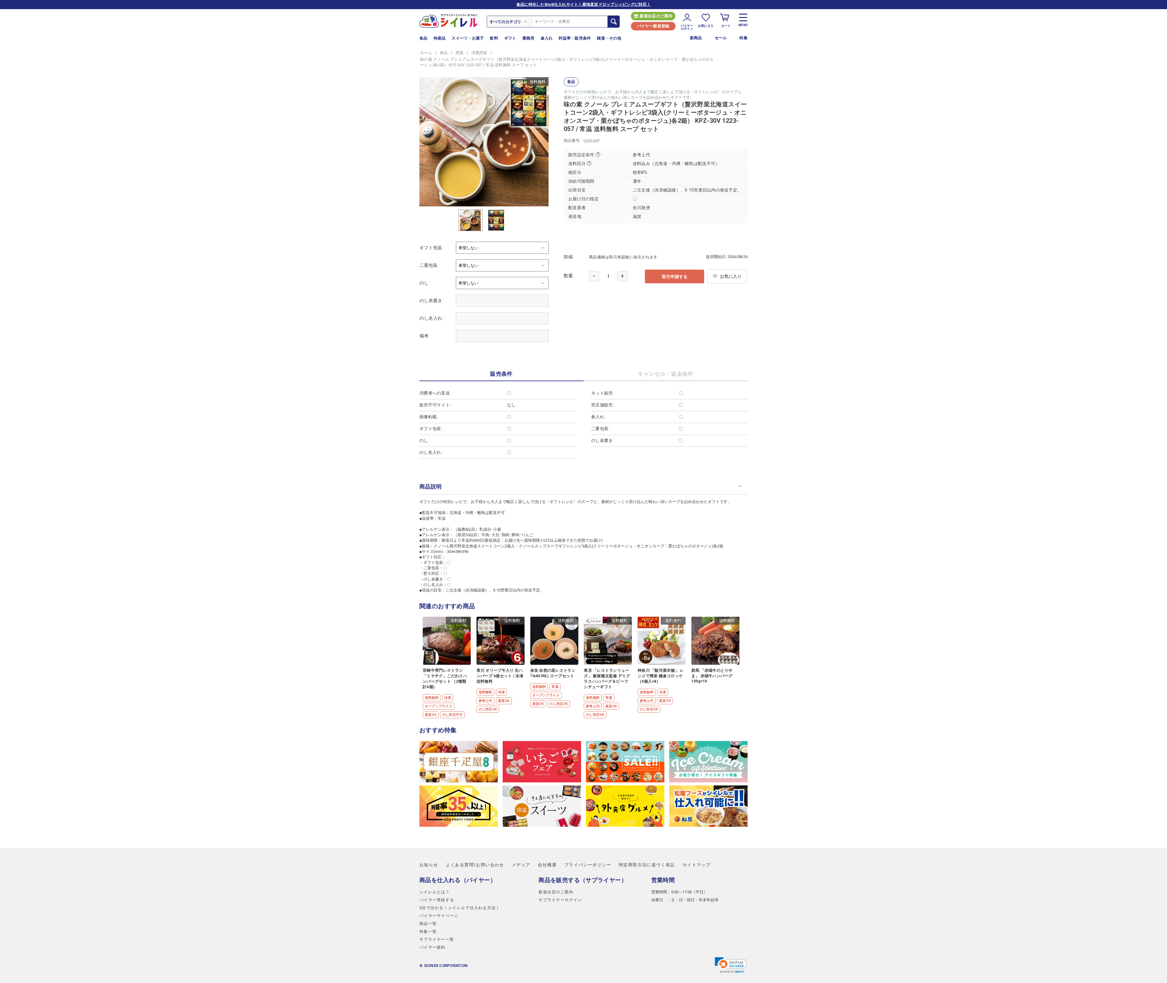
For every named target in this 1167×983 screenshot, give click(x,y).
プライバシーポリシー (587, 864)
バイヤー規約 (432, 947)
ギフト (510, 38)
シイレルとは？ (434, 892)
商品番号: (572, 140)
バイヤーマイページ (439, 915)
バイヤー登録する (436, 900)
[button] (731, 965)
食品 (423, 38)
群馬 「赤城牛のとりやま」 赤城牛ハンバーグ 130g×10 (712, 675)
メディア (521, 864)
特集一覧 (428, 931)
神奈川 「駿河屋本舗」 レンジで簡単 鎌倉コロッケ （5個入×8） (661, 676)
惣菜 (460, 52)
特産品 (440, 38)
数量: (569, 275)
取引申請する (674, 276)
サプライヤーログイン (560, 900)
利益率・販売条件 (575, 38)
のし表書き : (431, 300)
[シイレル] (448, 20)
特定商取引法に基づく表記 (647, 864)
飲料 (494, 38)
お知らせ (428, 864)
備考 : (425, 336)
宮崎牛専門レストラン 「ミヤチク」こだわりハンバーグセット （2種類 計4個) (445, 678)
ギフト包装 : (431, 247)
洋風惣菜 (479, 52)
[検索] (614, 22)
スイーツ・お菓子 (468, 38)
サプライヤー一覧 (436, 939)
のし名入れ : (431, 318)
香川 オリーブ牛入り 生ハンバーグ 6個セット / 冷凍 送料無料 (500, 676)
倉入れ (547, 38)
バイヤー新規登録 (653, 26)
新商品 (696, 38)
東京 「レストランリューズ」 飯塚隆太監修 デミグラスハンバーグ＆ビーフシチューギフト (607, 678)
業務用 (528, 38)
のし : (425, 283)
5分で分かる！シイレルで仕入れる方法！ (459, 907)
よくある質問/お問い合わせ (475, 864)
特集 (743, 38)
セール (721, 38)
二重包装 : (429, 265)
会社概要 (547, 864)
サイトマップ (697, 864)
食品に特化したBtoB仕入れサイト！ (583, 4)
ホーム (426, 52)
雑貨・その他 (609, 38)
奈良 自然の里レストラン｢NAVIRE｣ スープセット (553, 673)
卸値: (569, 257)
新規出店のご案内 (656, 16)
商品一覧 (428, 923)
